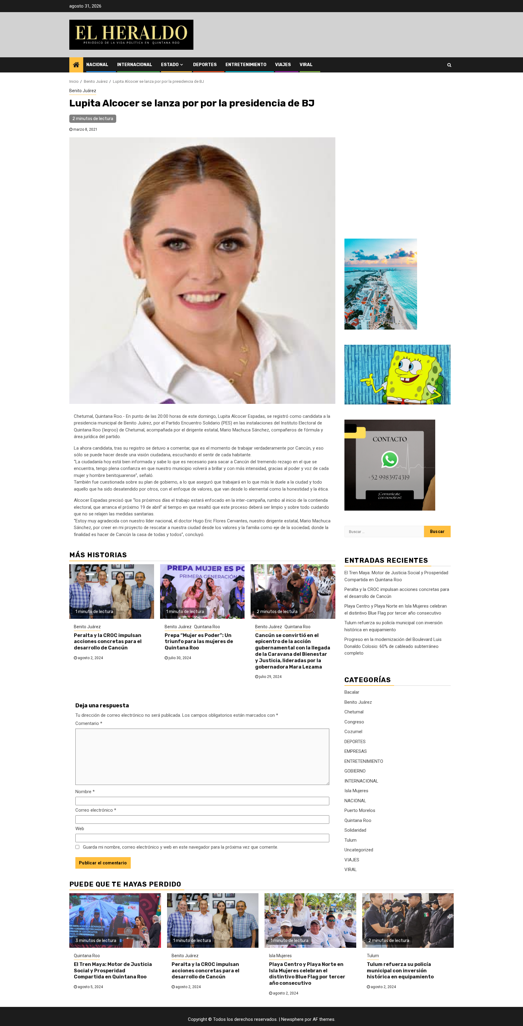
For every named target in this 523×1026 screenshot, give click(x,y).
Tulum (350, 840)
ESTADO (170, 64)
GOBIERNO (355, 771)
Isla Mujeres (356, 790)
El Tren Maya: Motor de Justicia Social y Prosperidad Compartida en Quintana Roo (113, 970)
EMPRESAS (355, 751)
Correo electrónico (95, 810)
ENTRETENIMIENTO (245, 64)
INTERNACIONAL (134, 64)
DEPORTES (205, 64)
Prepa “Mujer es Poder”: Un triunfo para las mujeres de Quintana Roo (199, 641)
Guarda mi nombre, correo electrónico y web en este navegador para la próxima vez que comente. (180, 847)
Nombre (85, 791)
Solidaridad (355, 830)
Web (79, 828)
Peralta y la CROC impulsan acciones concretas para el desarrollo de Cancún (108, 641)
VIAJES (283, 64)
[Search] (449, 65)
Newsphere (292, 1019)
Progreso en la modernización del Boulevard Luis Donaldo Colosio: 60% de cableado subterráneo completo (393, 646)
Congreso (354, 722)
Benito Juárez (82, 90)
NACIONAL (97, 64)
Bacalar (351, 692)
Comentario (88, 723)
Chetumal (353, 712)
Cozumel (353, 731)
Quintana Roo (207, 626)
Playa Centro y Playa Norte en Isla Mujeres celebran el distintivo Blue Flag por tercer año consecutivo (307, 973)
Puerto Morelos (359, 810)
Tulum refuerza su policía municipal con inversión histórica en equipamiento (400, 970)
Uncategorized (358, 850)
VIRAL (306, 64)
